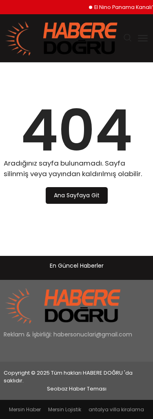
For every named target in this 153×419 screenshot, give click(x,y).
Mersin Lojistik (64, 409)
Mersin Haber (25, 409)
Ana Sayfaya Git (77, 195)
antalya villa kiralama (116, 409)
